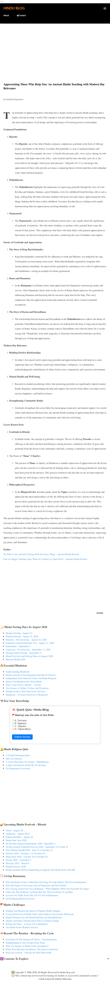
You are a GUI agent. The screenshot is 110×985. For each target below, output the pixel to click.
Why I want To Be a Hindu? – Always (23, 684)
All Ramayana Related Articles (20, 898)
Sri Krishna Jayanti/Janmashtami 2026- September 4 (30, 843)
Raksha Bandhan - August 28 (19, 837)
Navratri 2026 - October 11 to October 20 (25, 853)
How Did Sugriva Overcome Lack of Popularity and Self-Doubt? (36, 885)
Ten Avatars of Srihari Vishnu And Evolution (27, 688)
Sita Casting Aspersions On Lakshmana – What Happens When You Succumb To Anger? (48, 888)
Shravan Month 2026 (15, 659)
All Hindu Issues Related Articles (22, 927)
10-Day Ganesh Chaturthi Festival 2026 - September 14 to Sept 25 (37, 846)
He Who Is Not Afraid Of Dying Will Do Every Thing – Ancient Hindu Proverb (41, 554)
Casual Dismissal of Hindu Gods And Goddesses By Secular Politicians (40, 914)
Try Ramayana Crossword (18, 768)
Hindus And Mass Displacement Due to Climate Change (32, 920)
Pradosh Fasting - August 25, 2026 (22, 636)
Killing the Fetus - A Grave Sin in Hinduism (27, 924)
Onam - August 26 (14, 830)
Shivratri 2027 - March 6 (17, 863)
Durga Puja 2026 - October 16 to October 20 (26, 856)
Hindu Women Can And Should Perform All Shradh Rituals (34, 917)
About (6, 16)
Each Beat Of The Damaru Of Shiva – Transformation (31, 939)
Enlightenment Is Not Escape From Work (25, 942)
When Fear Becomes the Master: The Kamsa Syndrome (32, 949)
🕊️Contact (21, 16)
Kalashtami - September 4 (18, 646)
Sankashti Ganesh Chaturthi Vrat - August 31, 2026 (30, 643)
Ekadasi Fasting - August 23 (19, 633)
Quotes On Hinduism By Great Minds (24, 681)
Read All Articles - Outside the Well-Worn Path (28, 952)
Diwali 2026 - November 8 (18, 860)
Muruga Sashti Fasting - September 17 (24, 652)
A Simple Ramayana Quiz (18, 755)
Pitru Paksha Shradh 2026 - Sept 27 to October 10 (29, 850)
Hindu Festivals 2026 (16, 866)
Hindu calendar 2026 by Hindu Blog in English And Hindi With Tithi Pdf (40, 869)
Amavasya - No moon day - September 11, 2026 (28, 649)
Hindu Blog (14, 8)
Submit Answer (22, 737)
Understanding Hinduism (18, 671)
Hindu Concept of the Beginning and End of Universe (31, 675)
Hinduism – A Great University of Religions (27, 694)
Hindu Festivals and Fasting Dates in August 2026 (29, 656)
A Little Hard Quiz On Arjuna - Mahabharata (27, 761)
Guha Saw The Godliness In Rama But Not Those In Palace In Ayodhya (39, 892)
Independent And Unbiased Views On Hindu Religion (31, 678)
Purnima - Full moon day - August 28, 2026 (26, 639)
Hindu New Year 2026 (16, 840)
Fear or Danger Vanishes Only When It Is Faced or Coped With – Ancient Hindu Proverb (45, 559)
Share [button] (100, 613)
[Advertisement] (55, 47)
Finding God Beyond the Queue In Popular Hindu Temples (33, 910)
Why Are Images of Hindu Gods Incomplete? (27, 946)
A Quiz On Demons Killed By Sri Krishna (26, 765)
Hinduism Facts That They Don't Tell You (25, 691)
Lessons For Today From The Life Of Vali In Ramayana (32, 895)
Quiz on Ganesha (14, 758)
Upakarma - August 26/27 (18, 833)
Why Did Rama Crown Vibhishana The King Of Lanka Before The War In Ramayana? (46, 882)
